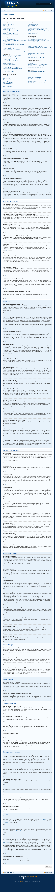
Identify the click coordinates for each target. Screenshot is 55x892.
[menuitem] (11, 10)
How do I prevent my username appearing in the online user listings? (14, 41)
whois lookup (6, 842)
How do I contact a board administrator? (36, 82)
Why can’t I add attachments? (9, 64)
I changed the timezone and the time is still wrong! (13, 44)
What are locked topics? (8, 85)
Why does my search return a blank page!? (36, 54)
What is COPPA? (6, 25)
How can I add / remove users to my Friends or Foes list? (39, 47)
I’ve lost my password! (7, 32)
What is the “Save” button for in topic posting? (12, 68)
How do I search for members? (34, 56)
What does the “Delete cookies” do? (10, 34)
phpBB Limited (42, 819)
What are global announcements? (10, 81)
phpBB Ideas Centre (18, 830)
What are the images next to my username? (12, 47)
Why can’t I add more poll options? (10, 60)
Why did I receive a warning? (9, 66)
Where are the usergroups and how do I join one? (38, 28)
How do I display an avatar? (9, 48)
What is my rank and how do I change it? (11, 49)
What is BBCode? (6, 75)
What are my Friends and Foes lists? (35, 46)
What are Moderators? (32, 25)
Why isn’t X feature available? (34, 78)
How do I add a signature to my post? (11, 58)
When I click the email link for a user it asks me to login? (14, 51)
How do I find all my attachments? (35, 73)
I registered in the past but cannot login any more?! (13, 30)
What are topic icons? (7, 86)
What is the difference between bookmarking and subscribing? (38, 62)
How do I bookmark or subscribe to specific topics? (38, 64)
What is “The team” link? (33, 33)
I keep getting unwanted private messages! (37, 39)
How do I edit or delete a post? (9, 56)
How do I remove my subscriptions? (35, 67)
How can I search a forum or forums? (35, 52)
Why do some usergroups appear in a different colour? (39, 30)
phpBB (6, 250)
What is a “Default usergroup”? (34, 32)
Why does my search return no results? (36, 53)
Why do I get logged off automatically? (11, 33)
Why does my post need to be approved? (11, 70)
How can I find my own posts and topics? (36, 57)
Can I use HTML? (6, 77)
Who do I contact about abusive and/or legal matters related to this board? (39, 80)
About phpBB (6, 822)
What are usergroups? (32, 26)
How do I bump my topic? (8, 71)
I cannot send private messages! (34, 38)
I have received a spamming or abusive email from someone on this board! (38, 41)
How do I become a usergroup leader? (36, 29)
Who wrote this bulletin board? (34, 77)
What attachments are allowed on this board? (37, 71)
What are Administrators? (33, 24)
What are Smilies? (6, 78)
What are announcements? (8, 82)
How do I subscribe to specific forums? (36, 65)
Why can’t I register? (7, 26)
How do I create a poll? (8, 59)
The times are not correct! (8, 43)
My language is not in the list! (9, 45)
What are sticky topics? (8, 83)
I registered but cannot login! (9, 28)
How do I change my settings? (9, 39)
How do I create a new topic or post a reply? (12, 55)
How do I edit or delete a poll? (9, 62)
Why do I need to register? (8, 24)
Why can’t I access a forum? (8, 63)
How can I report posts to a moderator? (11, 67)
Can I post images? (7, 79)
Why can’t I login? (6, 29)
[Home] (11, 4)
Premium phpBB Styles (32, 876)
